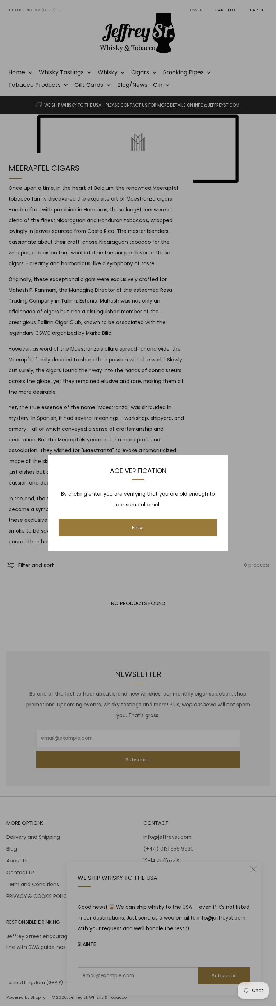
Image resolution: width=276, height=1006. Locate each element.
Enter (138, 527)
